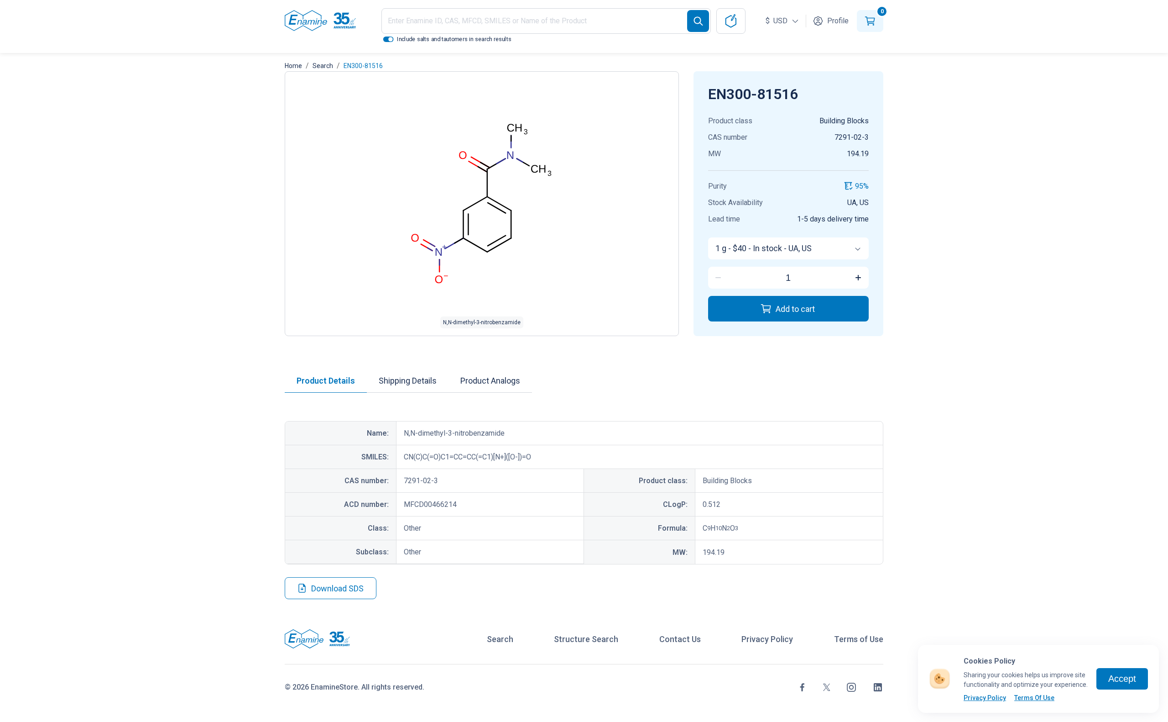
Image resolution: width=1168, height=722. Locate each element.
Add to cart (795, 309)
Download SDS (337, 588)
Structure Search (586, 639)
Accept (1122, 679)
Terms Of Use (1034, 697)
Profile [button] (838, 20)
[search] (698, 21)
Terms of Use (858, 639)
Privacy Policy (985, 697)
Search (323, 65)
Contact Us (680, 639)
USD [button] (777, 20)
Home (293, 65)
